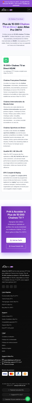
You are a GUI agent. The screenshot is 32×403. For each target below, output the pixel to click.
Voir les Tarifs (17, 240)
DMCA (3, 345)
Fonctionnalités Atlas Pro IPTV (10, 296)
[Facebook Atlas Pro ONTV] (3, 286)
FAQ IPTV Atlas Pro (7, 304)
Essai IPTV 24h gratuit (8, 328)
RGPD (3, 351)
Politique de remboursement (9, 342)
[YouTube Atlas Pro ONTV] (15, 286)
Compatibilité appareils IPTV (9, 322)
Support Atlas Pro (6, 325)
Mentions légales (6, 348)
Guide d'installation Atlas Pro (9, 319)
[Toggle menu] (29, 9)
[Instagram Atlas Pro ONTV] (11, 286)
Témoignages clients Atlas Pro (10, 301)
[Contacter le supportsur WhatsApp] (27, 399)
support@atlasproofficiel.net (12, 360)
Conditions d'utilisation (8, 336)
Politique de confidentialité (9, 339)
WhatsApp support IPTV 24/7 (13, 362)
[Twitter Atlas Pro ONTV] (7, 286)
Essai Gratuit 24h (17, 246)
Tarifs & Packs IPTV (7, 298)
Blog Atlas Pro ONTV (7, 307)
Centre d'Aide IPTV (7, 316)
